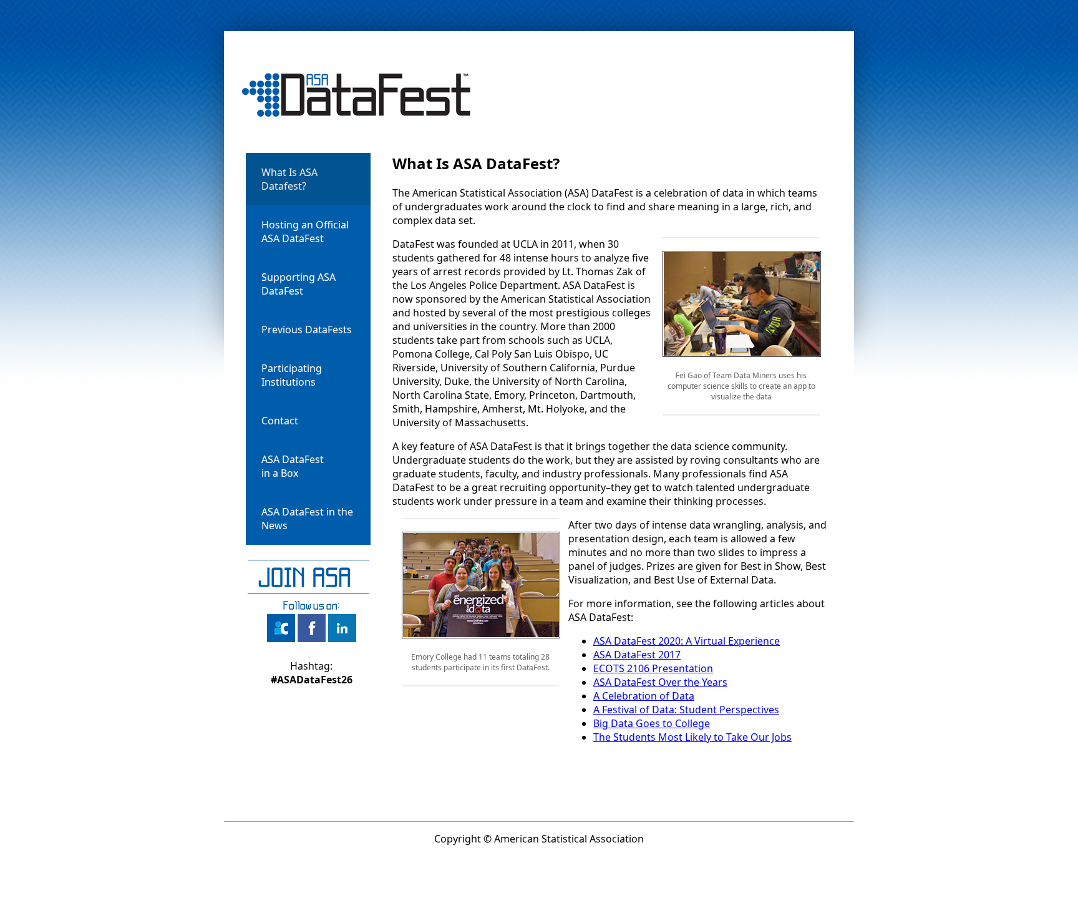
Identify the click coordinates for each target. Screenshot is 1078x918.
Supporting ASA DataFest (298, 284)
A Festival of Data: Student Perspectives (686, 709)
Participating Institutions (291, 375)
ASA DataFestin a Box (292, 466)
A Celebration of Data (643, 696)
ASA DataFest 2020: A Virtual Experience (686, 641)
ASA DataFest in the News (307, 518)
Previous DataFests (306, 329)
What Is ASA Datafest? (289, 179)
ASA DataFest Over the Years (660, 682)
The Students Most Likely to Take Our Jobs (692, 737)
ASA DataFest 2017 (637, 655)
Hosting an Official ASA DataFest (305, 231)
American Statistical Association (569, 839)
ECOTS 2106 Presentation (653, 668)
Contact (279, 420)
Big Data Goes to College (651, 723)
